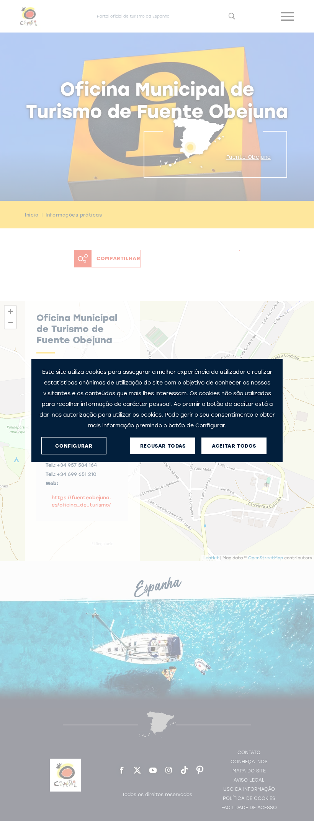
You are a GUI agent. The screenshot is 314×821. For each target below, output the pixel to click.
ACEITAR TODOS (234, 445)
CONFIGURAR (73, 445)
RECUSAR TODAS (163, 445)
